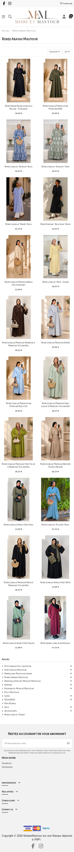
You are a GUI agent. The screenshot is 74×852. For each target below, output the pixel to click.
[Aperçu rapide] (23, 101)
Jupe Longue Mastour (15, 670)
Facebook (7, 763)
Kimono (8, 684)
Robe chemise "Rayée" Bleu (18, 224)
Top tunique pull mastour (17, 666)
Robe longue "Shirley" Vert (55, 166)
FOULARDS (9, 699)
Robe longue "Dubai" (14, 714)
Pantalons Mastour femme (18, 673)
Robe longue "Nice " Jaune (55, 282)
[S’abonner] (68, 743)
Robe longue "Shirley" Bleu (18, 166)
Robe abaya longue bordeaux (55, 643)
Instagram (7, 767)
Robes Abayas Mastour (16, 677)
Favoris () (67, 3)
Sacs (6, 707)
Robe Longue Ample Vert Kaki (18, 524)
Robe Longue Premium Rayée (55, 342)
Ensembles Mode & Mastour (19, 688)
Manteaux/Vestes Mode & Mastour (22, 681)
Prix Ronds (10, 703)
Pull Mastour (11, 692)
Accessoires (10, 711)
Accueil (5, 659)
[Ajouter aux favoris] (13, 101)
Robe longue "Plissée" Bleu (55, 524)
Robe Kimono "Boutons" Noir (55, 224)
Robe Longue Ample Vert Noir (55, 582)
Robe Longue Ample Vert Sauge (18, 643)
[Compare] (18, 101)
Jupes (7, 696)
